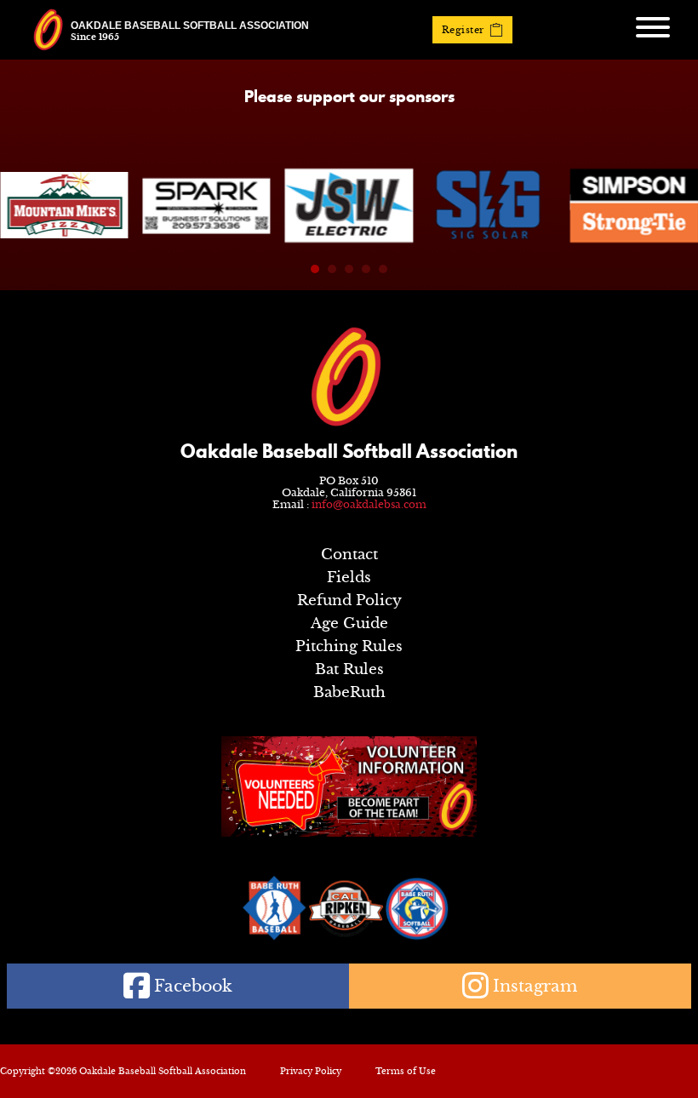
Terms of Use (405, 1071)
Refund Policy (349, 600)
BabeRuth (349, 692)
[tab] (315, 269)
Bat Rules (349, 669)
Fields (349, 577)
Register (463, 30)
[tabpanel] (64, 205)
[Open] (653, 27)
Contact (349, 554)
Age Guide (349, 623)
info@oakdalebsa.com (369, 504)
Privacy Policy (310, 1071)
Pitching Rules (349, 646)
